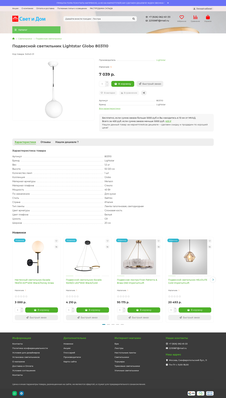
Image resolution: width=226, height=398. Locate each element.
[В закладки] (56, 241)
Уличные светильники (127, 370)
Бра (117, 343)
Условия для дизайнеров (26, 352)
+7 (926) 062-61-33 (159, 16)
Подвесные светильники (49, 38)
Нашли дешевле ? (67, 142)
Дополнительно (74, 338)
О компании (27, 8)
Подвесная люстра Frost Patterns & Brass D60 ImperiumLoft (137, 281)
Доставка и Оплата (22, 366)
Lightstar (161, 60)
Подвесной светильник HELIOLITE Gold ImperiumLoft (187, 281)
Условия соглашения (23, 370)
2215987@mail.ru (159, 20)
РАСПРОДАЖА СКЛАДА (101, 8)
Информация (21, 338)
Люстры (119, 348)
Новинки (68, 343)
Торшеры (120, 361)
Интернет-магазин (128, 338)
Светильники (25, 38)
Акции (15, 8)
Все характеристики (109, 108)
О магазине (18, 361)
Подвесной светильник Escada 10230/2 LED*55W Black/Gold (83, 281)
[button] (13, 280)
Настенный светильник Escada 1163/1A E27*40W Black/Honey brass (34, 281)
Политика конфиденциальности (30, 348)
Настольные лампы (125, 352)
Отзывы (46, 142)
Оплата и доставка (45, 8)
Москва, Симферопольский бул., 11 (188, 360)
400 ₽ (168, 121)
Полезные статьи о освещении (72, 8)
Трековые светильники (127, 366)
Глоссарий (69, 352)
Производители (72, 357)
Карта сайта (70, 361)
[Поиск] (134, 18)
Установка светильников (26, 357)
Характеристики (25, 142)
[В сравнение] (56, 246)
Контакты (17, 343)
